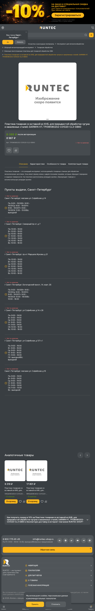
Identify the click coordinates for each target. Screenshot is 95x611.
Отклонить (55, 604)
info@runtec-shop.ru (43, 539)
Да (8, 42)
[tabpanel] (47, 91)
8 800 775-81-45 (11, 539)
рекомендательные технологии (42, 598)
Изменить (20, 42)
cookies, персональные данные (54, 595)
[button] (47, 12)
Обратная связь (47, 550)
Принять (35, 604)
